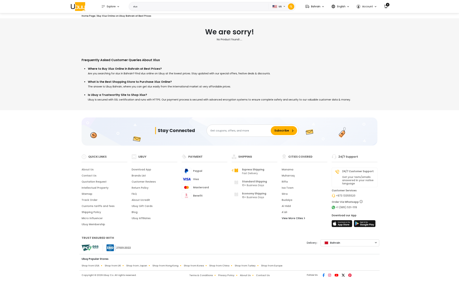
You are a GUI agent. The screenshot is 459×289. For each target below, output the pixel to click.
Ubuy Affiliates (141, 218)
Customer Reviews (144, 181)
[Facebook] (324, 275)
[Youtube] (336, 275)
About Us (88, 169)
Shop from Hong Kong (165, 265)
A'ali (284, 212)
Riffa (285, 181)
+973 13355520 (345, 195)
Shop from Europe (271, 265)
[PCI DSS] (90, 248)
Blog (135, 212)
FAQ (134, 194)
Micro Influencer (92, 218)
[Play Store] (364, 224)
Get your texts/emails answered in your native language (357, 180)
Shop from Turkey (245, 265)
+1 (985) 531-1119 (346, 207)
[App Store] (342, 224)
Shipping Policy (91, 212)
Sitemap (87, 194)
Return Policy (140, 188)
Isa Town (288, 188)
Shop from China (219, 265)
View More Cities (293, 218)
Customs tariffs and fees (98, 206)
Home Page (88, 16)
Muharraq (288, 175)
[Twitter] (343, 275)
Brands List (139, 175)
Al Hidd (286, 206)
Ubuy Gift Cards (142, 206)
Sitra (285, 194)
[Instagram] (330, 275)
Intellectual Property (95, 188)
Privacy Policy (226, 275)
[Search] (291, 6)
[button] (314, 6)
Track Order (90, 200)
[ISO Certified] (117, 247)
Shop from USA (90, 265)
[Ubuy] (78, 6)
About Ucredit (141, 200)
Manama (287, 169)
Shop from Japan (136, 265)
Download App (141, 169)
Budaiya (287, 200)
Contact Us (89, 175)
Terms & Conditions (201, 275)
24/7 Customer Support (358, 171)
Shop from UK (113, 265)
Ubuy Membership (93, 224)
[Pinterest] (350, 275)
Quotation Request (94, 181)
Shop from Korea (194, 265)
